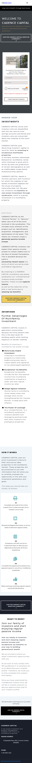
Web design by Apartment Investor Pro (10, 761)
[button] (27, 3)
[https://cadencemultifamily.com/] (6, 3)
